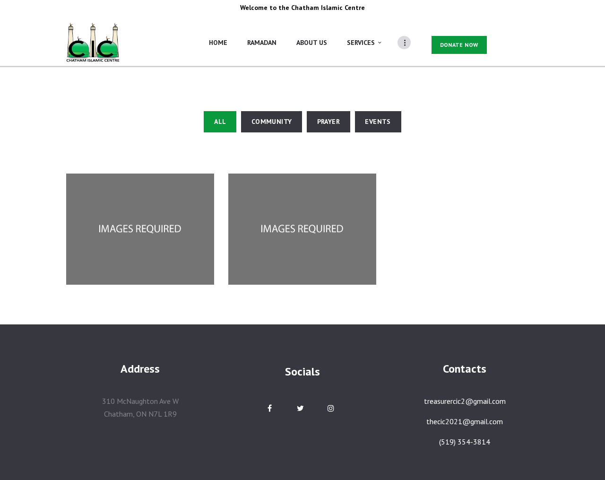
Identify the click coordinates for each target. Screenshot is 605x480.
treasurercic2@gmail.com (465, 401)
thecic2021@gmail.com (464, 421)
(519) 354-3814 (464, 441)
